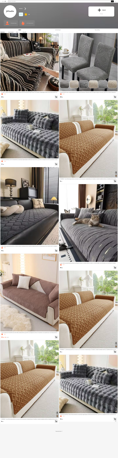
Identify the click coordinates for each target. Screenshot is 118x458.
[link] (10, 11)
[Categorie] (5, 1)
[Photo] (7, 23)
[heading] (52, 9)
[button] (3, 1)
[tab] (19, 30)
